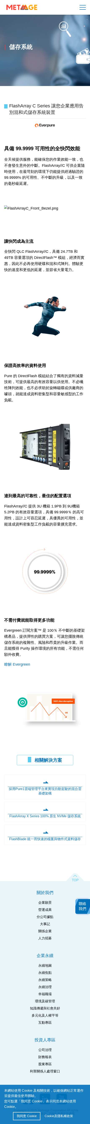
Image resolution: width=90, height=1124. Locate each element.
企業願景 (45, 902)
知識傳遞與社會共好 (45, 1008)
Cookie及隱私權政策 (59, 1116)
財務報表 (45, 1057)
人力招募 (45, 938)
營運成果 (45, 909)
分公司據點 (45, 917)
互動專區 (45, 1022)
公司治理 (45, 1050)
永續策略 (45, 980)
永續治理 (45, 987)
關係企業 (45, 931)
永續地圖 (45, 965)
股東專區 (45, 1064)
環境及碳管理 (45, 1001)
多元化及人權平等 (45, 1015)
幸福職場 (45, 994)
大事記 (45, 924)
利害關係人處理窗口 (45, 1071)
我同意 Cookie (27, 1116)
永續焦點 (45, 972)
